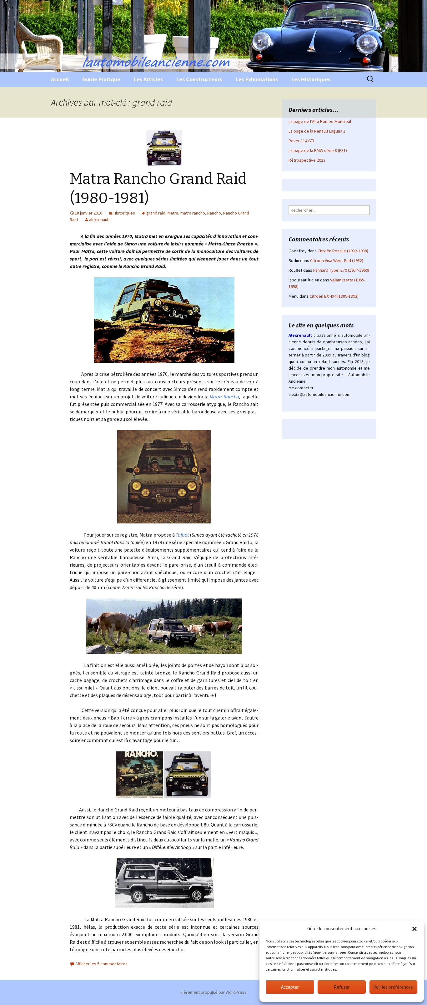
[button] (414, 929)
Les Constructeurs (199, 79)
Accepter (290, 987)
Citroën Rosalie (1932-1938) (343, 251)
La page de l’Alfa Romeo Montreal (320, 121)
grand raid (155, 213)
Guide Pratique (101, 79)
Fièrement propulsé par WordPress (213, 992)
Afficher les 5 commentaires (101, 964)
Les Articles (148, 79)
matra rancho (192, 213)
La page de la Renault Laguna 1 (317, 131)
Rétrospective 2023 (307, 160)
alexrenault (99, 219)
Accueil (60, 79)
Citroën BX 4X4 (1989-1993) (334, 296)
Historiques (124, 213)
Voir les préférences (393, 987)
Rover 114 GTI (301, 141)
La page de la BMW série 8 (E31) (318, 150)
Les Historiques (310, 79)
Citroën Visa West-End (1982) (336, 260)
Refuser (342, 987)
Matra (173, 213)
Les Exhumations (257, 79)
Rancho (214, 213)
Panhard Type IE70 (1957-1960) (341, 270)
